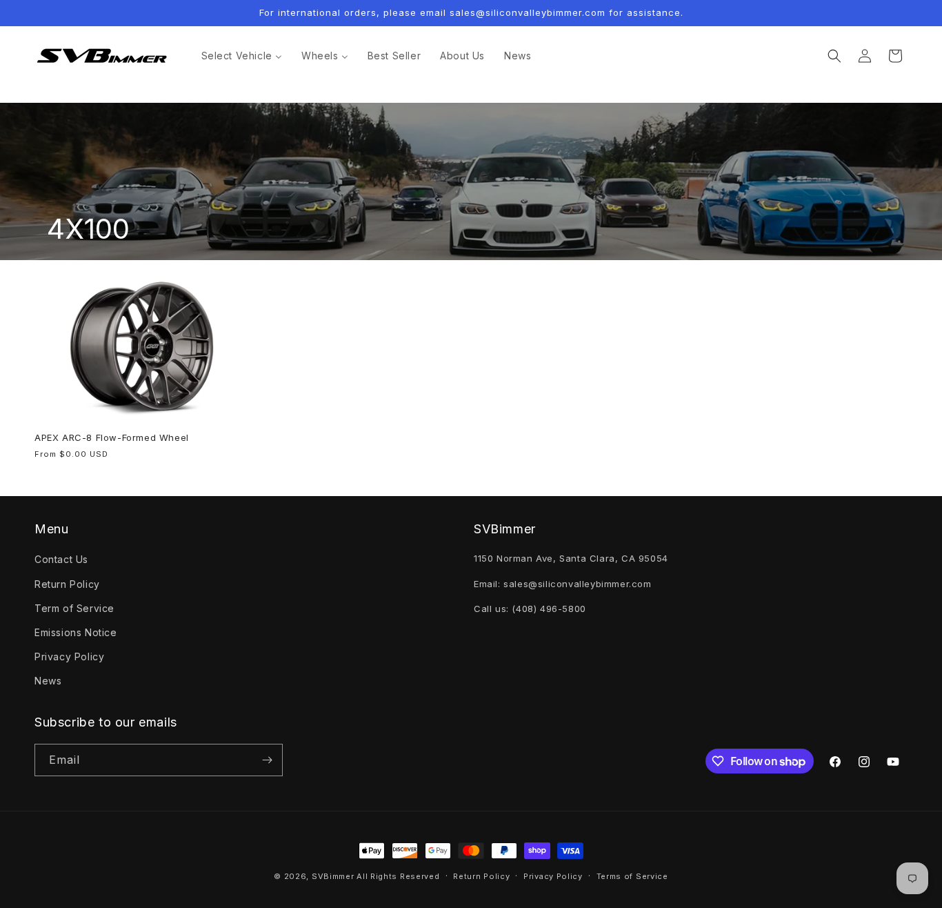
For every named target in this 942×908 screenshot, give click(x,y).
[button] (834, 56)
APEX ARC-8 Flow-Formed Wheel (111, 437)
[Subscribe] (267, 760)
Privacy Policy (69, 656)
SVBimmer (333, 876)
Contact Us (61, 559)
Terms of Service (632, 876)
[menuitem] (242, 55)
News (47, 681)
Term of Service (74, 608)
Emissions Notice (75, 632)
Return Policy (67, 584)
